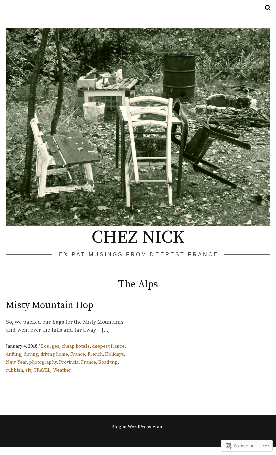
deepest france (108, 346)
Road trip (108, 362)
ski (28, 370)
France (77, 354)
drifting (13, 354)
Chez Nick (138, 237)
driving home (54, 354)
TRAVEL (42, 370)
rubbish (14, 370)
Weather (62, 370)
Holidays (114, 354)
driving (31, 354)
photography (43, 362)
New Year (16, 362)
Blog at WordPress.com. (137, 427)
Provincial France (77, 362)
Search (265, 8)
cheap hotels (76, 346)
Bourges (50, 346)
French (95, 354)
